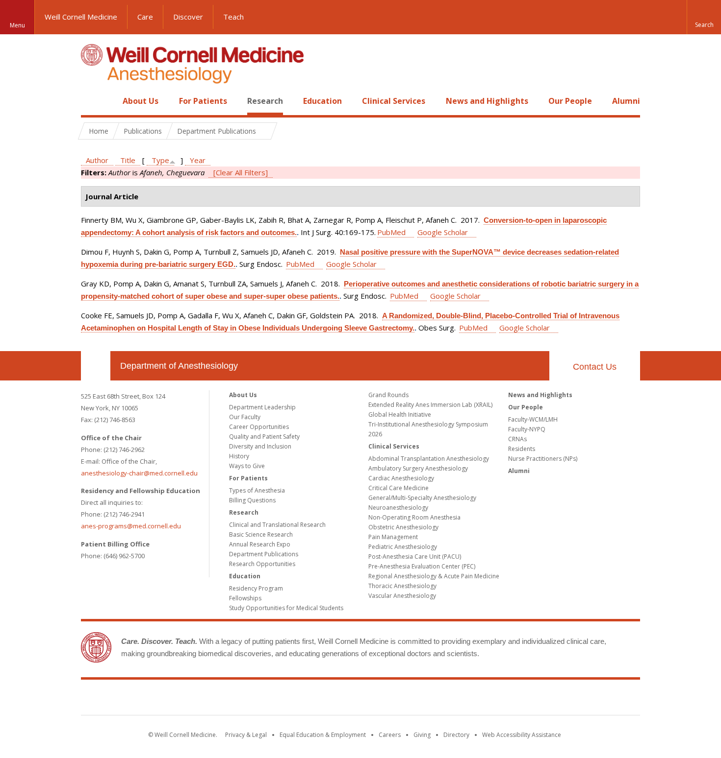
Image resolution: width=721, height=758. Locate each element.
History (239, 456)
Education (322, 100)
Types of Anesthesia (257, 490)
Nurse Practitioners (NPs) (542, 458)
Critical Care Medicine (398, 488)
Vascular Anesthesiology (402, 596)
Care (145, 17)
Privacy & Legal (246, 735)
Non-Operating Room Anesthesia (414, 517)
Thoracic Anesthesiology (402, 586)
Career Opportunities (259, 427)
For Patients (203, 100)
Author (97, 160)
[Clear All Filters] (240, 172)
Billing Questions (252, 500)
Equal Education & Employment (323, 735)
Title (127, 160)
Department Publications (263, 554)
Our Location (95, 365)
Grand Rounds (388, 395)
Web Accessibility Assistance (521, 735)
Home (92, 101)
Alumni (626, 100)
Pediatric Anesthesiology (402, 547)
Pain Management (393, 537)
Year (198, 160)
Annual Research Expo (259, 544)
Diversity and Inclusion (260, 446)
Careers (390, 735)
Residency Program (256, 588)
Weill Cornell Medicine (81, 17)
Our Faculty (244, 417)
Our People (570, 100)
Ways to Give (247, 466)
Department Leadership (262, 407)
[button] (704, 17)
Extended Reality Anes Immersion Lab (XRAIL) (430, 405)
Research (265, 100)
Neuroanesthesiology (398, 507)
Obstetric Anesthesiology (403, 527)
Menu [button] (17, 25)
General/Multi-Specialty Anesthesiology (422, 498)
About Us (140, 100)
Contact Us (595, 367)
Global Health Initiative (399, 414)
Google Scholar (442, 232)
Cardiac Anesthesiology (401, 478)
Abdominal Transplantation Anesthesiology (428, 458)
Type (160, 160)
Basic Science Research (261, 534)
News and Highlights (487, 100)
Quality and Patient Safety (264, 436)
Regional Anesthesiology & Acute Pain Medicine (433, 576)
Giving (422, 735)
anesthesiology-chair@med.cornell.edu (139, 473)
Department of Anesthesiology (179, 366)
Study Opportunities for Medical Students (286, 608)
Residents (521, 449)
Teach (233, 17)
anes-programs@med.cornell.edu (131, 525)
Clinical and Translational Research (277, 525)
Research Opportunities (262, 564)
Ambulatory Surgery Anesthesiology (418, 468)
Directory (456, 735)
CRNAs (517, 439)
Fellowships (245, 598)
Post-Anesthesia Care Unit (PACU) (414, 556)
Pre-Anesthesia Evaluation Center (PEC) (421, 566)
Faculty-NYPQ (526, 429)
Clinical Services (393, 100)
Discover (188, 17)
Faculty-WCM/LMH (533, 419)
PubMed (391, 232)
